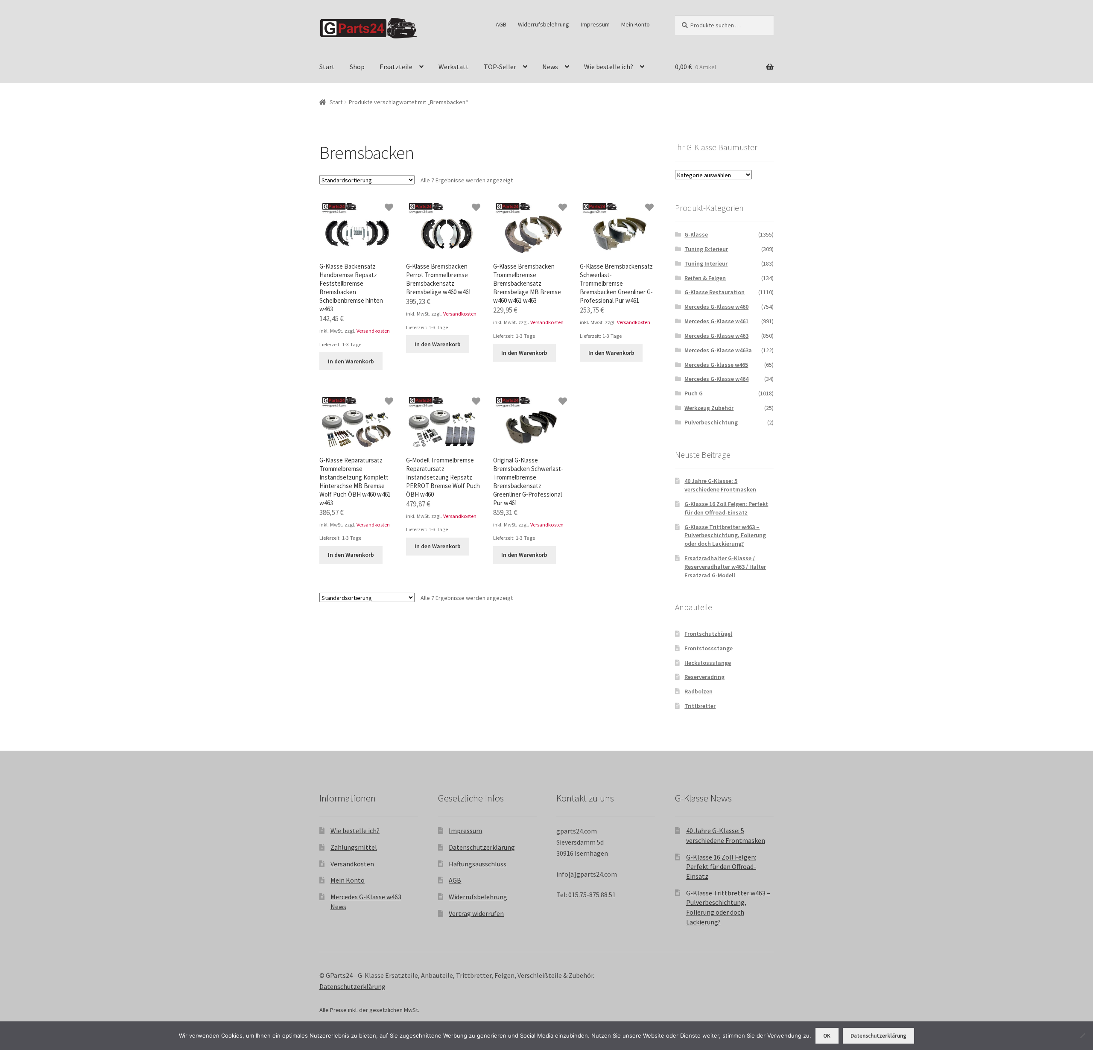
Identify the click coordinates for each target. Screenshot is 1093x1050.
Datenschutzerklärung (482, 847)
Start (327, 66)
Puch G (693, 393)
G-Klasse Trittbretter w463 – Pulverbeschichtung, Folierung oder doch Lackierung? (725, 535)
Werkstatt (453, 66)
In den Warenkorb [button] (351, 361)
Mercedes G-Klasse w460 (716, 306)
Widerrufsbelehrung (543, 24)
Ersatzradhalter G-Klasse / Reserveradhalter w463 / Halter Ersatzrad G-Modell (725, 566)
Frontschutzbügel (708, 634)
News (550, 66)
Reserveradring (704, 677)
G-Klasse (696, 234)
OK (826, 1035)
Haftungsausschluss (477, 864)
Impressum (595, 24)
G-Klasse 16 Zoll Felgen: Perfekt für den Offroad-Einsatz (726, 508)
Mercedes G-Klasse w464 (716, 379)
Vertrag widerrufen (476, 913)
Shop (357, 66)
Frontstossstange (708, 648)
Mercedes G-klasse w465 (716, 365)
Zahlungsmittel (353, 847)
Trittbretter (700, 706)
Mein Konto (635, 24)
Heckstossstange (707, 663)
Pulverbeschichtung (711, 422)
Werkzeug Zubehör (709, 408)
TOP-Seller (500, 66)
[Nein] (1082, 1035)
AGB (501, 24)
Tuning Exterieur (706, 249)
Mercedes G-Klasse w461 (716, 321)
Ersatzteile (396, 66)
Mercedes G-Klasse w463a (718, 350)
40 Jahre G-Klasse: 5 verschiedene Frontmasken (720, 485)
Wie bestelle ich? (608, 66)
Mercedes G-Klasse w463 (716, 335)
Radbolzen (698, 691)
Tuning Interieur (706, 263)
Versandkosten (373, 331)
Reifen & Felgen (705, 278)
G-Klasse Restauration (714, 292)
